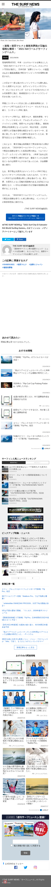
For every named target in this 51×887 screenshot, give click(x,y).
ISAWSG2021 (9, 264)
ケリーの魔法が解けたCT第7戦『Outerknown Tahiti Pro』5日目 (26, 492)
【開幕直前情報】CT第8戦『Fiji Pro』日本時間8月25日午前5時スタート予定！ (25, 619)
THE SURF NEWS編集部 (23, 246)
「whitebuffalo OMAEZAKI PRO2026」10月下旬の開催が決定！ (25, 604)
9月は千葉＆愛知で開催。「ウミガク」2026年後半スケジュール (25, 611)
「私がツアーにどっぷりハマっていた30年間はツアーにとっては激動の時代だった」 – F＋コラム (25, 633)
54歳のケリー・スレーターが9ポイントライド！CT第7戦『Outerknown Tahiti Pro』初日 (28, 485)
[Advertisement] (25, 306)
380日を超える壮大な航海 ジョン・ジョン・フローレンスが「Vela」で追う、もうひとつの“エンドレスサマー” (25, 640)
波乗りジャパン (36, 264)
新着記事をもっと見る (25, 647)
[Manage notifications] (5, 882)
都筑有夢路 (14, 73)
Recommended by (36, 448)
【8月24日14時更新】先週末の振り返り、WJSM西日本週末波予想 (25, 626)
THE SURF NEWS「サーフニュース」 (20, 880)
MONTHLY (13, 463)
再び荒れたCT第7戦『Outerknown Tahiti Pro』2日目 (25, 500)
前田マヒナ (22, 264)
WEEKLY (37, 463)
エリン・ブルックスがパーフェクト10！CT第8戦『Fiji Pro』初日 (23, 590)
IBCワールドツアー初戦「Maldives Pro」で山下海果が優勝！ (24, 597)
